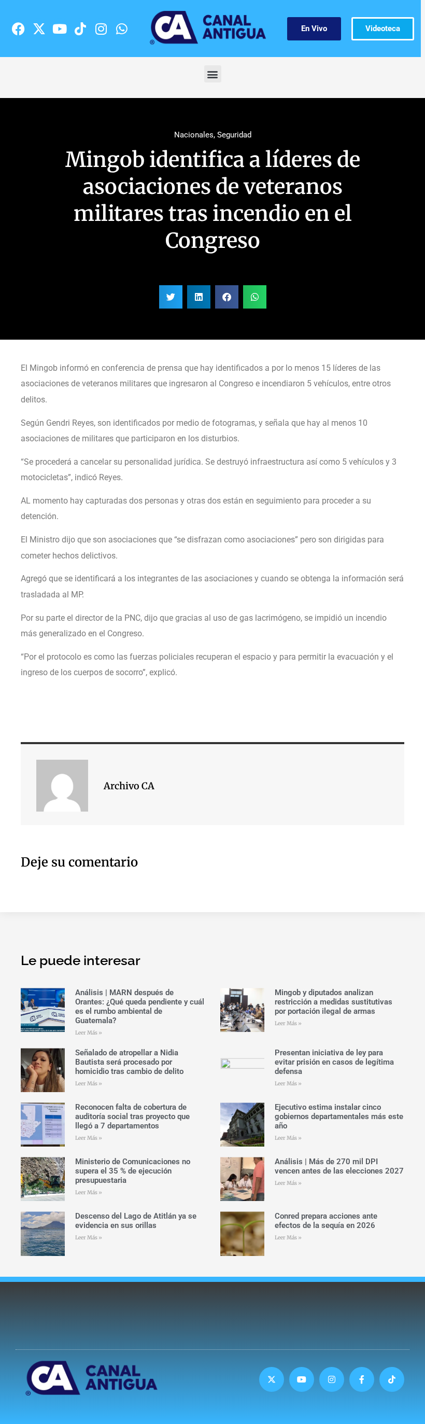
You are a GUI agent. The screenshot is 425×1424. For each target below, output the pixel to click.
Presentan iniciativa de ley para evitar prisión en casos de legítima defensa (334, 1062)
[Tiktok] (80, 28)
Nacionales (194, 134)
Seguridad (234, 134)
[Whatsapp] (121, 28)
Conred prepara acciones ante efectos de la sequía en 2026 (326, 1220)
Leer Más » (88, 1032)
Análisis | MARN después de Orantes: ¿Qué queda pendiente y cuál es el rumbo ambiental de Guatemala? (139, 1006)
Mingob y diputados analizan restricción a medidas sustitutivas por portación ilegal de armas (333, 1002)
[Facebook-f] (361, 1379)
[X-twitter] (39, 28)
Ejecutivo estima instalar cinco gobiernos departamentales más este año (339, 1116)
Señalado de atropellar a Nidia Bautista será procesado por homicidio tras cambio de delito (129, 1062)
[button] (212, 73)
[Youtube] (59, 28)
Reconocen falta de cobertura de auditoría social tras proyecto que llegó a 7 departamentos (132, 1116)
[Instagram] (101, 28)
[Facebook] (18, 28)
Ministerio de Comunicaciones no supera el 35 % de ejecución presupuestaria (132, 1171)
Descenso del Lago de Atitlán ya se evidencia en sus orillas (135, 1220)
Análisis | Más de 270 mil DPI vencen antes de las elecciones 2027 (339, 1166)
